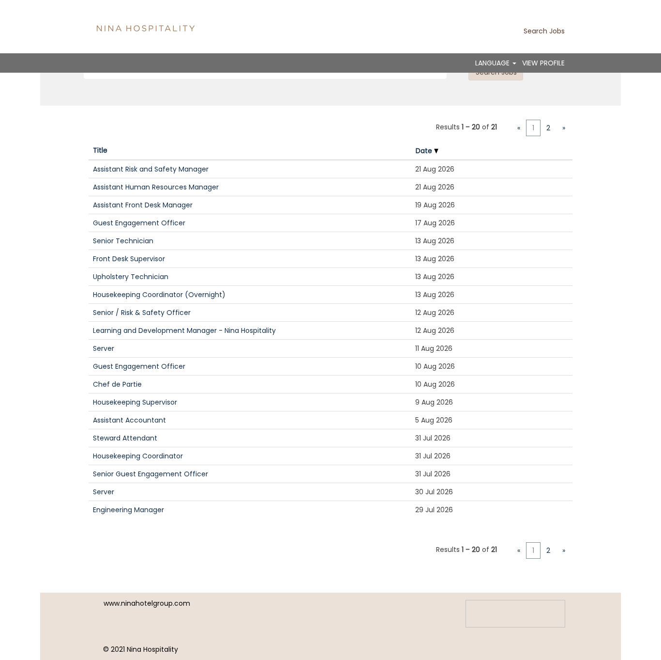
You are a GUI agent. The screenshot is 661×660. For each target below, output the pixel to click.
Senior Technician (123, 241)
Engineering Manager (128, 510)
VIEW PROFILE (543, 63)
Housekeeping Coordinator (138, 456)
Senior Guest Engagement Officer (150, 474)
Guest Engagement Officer (139, 223)
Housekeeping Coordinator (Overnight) (159, 294)
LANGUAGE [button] (493, 63)
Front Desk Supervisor (129, 259)
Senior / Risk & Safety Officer (142, 312)
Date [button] (425, 151)
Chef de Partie (117, 384)
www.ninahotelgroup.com (147, 603)
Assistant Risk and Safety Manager (151, 169)
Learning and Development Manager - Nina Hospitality (184, 330)
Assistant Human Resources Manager (156, 187)
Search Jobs (544, 31)
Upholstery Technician (130, 277)
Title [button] (100, 150)
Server (103, 348)
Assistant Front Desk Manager (143, 205)
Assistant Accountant (129, 420)
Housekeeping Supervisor (135, 402)
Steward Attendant (125, 438)
